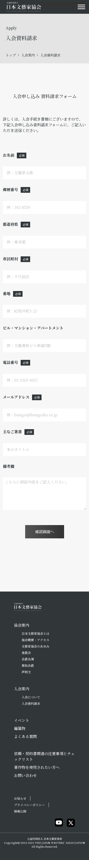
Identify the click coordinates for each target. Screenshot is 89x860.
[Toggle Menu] (81, 7)
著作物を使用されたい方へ (37, 767)
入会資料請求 (31, 703)
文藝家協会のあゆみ (35, 646)
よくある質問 (25, 736)
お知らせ (20, 798)
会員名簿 (28, 659)
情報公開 (20, 811)
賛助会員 (28, 665)
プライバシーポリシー (29, 805)
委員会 (26, 652)
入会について (31, 697)
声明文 (26, 672)
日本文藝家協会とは (35, 633)
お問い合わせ (25, 775)
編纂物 (19, 728)
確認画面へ (44, 531)
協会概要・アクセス (35, 640)
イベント (21, 720)
